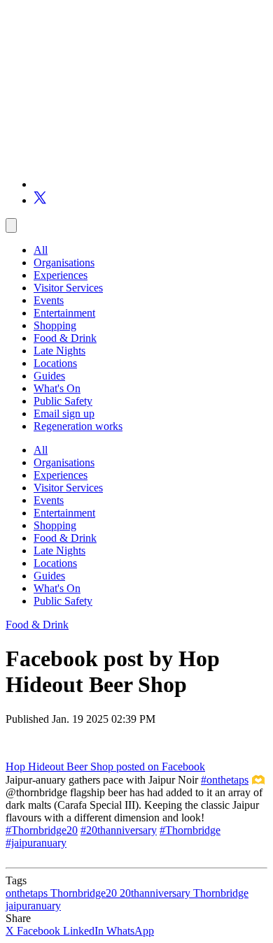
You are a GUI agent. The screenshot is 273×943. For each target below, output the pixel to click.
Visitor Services (68, 288)
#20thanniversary (118, 830)
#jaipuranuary (36, 843)
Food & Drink (65, 338)
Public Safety (63, 401)
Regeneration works (78, 426)
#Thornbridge (190, 830)
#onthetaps (224, 780)
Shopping (55, 325)
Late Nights (59, 351)
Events (49, 300)
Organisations (64, 262)
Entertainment (64, 313)
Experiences (61, 275)
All (41, 250)
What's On (57, 388)
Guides (49, 376)
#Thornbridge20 (42, 830)
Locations (55, 363)
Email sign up (64, 413)
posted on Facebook (160, 766)
